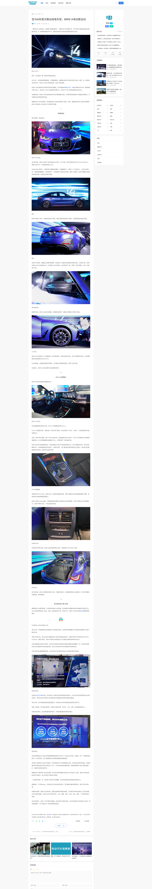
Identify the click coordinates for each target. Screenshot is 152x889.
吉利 (115, 123)
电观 (35, 23)
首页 (34, 14)
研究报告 (99, 162)
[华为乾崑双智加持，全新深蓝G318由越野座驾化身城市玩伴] (101, 67)
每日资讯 (102, 105)
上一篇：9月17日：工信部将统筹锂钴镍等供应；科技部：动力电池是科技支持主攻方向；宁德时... (46, 859)
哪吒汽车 (102, 119)
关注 (107, 26)
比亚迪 (115, 105)
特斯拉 (115, 112)
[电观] (109, 17)
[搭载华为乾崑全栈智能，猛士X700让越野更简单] (101, 91)
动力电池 (40, 723)
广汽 (102, 130)
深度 (39, 14)
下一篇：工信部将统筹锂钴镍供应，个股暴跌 (79, 859)
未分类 (98, 151)
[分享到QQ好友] (42, 849)
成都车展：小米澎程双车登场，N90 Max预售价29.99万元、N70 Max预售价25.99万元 (109, 38)
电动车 (81, 611)
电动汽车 (68, 87)
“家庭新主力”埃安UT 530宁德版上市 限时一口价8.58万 (109, 42)
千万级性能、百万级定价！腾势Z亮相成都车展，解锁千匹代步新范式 (109, 48)
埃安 (115, 109)
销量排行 (102, 112)
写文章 (121, 3)
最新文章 (99, 147)
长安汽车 (115, 119)
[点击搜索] (116, 3)
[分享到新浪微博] (39, 849)
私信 (111, 26)
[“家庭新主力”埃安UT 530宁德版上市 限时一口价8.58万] (101, 83)
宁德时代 (102, 123)
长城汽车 (102, 127)
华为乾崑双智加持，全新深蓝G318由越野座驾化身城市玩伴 (109, 35)
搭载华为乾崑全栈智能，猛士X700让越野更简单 (108, 45)
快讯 (108, 69)
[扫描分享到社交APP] (36, 849)
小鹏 (115, 127)
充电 (115, 130)
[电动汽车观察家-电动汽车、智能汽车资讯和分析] (33, 3)
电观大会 (102, 116)
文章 (37, 14)
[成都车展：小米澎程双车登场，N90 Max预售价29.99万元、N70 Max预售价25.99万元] (101, 75)
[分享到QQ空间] (45, 849)
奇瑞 (115, 116)
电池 (102, 109)
